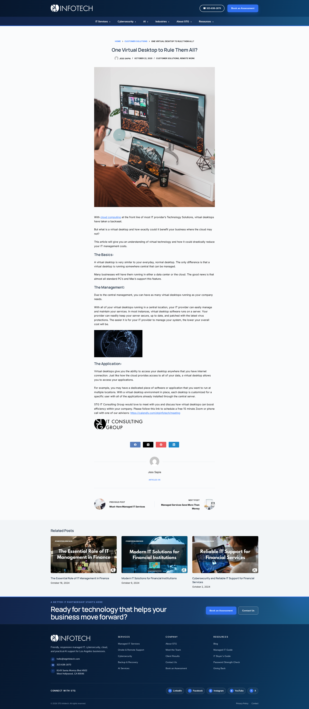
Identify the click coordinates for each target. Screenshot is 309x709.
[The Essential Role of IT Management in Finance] (84, 554)
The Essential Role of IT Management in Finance (80, 578)
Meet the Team (173, 650)
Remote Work (187, 58)
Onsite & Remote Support (131, 650)
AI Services (123, 668)
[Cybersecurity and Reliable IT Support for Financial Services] (225, 554)
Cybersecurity (127, 21)
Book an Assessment (242, 8)
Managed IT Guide (223, 650)
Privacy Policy (242, 703)
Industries (162, 21)
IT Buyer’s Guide (222, 656)
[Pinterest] (161, 444)
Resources (206, 21)
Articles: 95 (154, 480)
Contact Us (248, 610)
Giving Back (219, 668)
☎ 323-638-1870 (212, 8)
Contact (255, 703)
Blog (215, 643)
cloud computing (110, 217)
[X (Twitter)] (148, 444)
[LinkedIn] (174, 444)
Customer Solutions (167, 58)
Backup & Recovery (128, 662)
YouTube (237, 691)
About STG (184, 21)
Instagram (217, 691)
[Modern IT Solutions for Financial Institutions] (154, 554)
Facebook (196, 691)
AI (145, 21)
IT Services (103, 21)
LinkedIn (175, 691)
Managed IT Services (129, 643)
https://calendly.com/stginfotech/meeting (155, 412)
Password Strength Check (226, 662)
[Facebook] (135, 444)
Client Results (173, 656)
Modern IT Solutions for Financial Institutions (149, 578)
